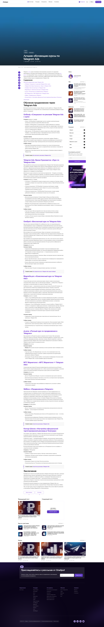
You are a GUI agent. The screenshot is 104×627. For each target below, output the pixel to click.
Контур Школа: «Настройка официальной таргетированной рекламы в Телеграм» (43, 97)
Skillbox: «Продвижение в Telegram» (33, 95)
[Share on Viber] (19, 85)
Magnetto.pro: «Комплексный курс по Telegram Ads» (36, 89)
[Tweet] (19, 72)
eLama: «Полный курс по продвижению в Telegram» (36, 91)
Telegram (25, 50)
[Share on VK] (19, 78)
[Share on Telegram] (19, 75)
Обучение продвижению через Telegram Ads (34, 82)
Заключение (26, 99)
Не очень (39, 492)
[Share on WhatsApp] (19, 83)
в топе (29, 71)
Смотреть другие (53, 511)
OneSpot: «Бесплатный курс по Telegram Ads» (35, 87)
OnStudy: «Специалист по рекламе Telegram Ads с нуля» (37, 84)
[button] (37, 1)
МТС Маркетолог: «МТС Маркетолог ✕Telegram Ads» (37, 93)
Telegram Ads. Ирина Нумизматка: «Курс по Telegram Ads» (38, 86)
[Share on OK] (19, 80)
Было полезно (29, 492)
